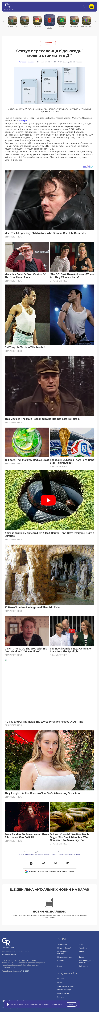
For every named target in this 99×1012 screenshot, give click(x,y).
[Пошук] (83, 6)
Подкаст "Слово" (64, 948)
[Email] (67, 863)
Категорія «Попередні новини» (61, 852)
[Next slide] (95, 21)
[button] (31, 863)
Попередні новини (48, 43)
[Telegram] (43, 863)
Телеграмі (23, 120)
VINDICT (25, 971)
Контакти (61, 997)
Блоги (81, 957)
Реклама (60, 961)
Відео (59, 966)
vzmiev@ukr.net (9, 954)
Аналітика (83, 948)
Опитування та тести (65, 986)
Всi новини (83, 966)
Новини (60, 979)
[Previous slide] (4, 21)
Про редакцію (63, 993)
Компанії (60, 982)
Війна (81, 952)
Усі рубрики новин (40, 852)
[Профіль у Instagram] (3, 1001)
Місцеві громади (64, 990)
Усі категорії (62, 944)
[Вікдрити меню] (91, 6)
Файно (71, 1004)
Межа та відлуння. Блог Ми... (86, 961)
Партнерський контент (63, 952)
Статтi (81, 944)
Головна (27, 852)
